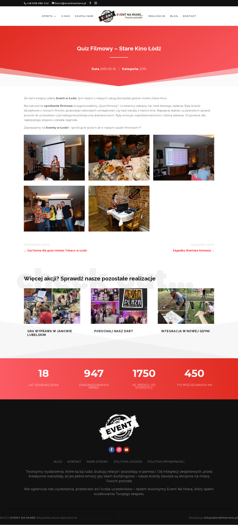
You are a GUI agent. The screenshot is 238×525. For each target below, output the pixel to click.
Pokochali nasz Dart (113, 331)
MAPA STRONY (97, 461)
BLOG (58, 461)
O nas (65, 16)
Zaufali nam (84, 16)
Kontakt (189, 16)
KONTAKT (74, 461)
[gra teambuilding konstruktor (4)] (54, 179)
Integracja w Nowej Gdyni (185, 331)
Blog (174, 16)
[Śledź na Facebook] (112, 450)
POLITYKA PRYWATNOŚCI (165, 461)
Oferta (47, 16)
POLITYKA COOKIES (128, 461)
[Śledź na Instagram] (119, 450)
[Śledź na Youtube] (126, 450)
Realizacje (157, 16)
